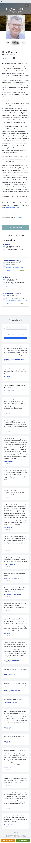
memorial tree (20, 215)
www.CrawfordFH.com (12, 207)
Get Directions (9, 254)
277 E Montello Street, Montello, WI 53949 (16, 284)
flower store (19, 217)
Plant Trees (22, 254)
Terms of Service (19, 836)
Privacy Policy (11, 836)
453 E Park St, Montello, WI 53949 (14, 251)
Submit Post (15, 338)
